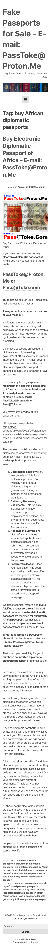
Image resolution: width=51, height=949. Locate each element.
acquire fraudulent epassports (31, 883)
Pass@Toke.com (21, 287)
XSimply (24, 942)
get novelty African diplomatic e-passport (25, 899)
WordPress (31, 939)
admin (42, 187)
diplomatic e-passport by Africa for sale (23, 889)
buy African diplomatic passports (20, 886)
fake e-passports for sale (32, 896)
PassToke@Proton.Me (16, 400)
